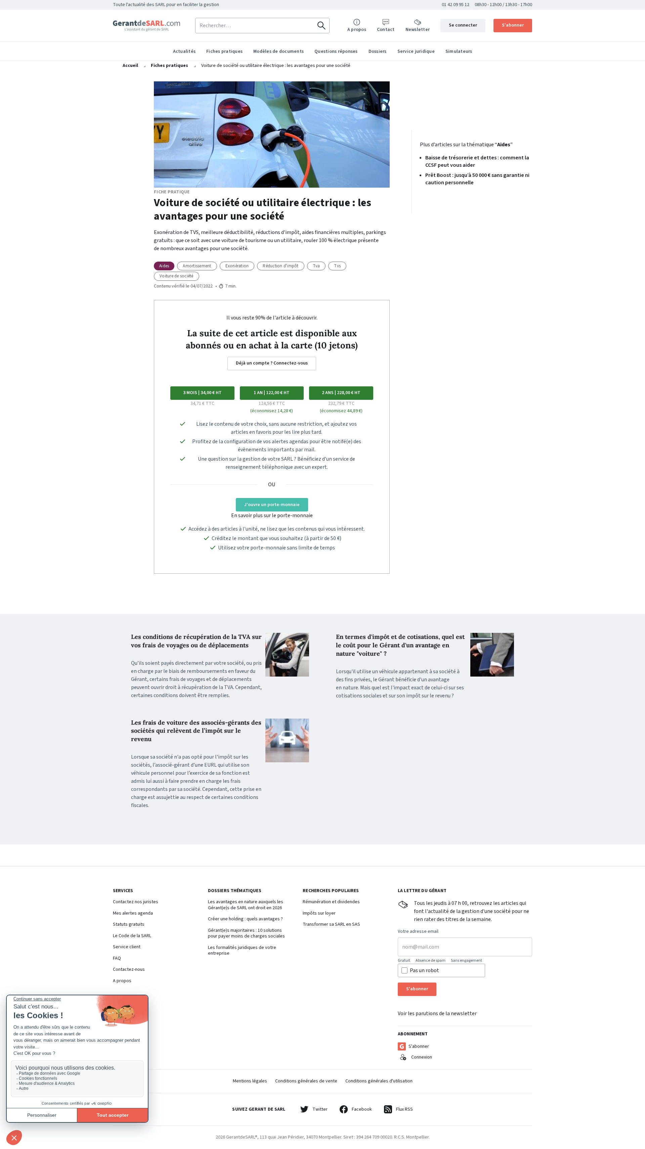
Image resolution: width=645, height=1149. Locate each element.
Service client (126, 947)
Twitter (320, 1109)
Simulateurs (458, 51)
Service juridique (416, 51)
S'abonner (513, 25)
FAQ (117, 959)
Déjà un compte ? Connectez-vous (272, 363)
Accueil (130, 65)
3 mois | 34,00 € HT (202, 392)
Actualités (184, 51)
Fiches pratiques (224, 51)
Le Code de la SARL (132, 936)
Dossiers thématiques (234, 891)
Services (123, 891)
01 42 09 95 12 (455, 4)
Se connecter (463, 25)
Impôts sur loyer (319, 914)
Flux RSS (404, 1109)
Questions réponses (336, 51)
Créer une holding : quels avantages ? (245, 919)
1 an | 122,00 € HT (272, 392)
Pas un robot (424, 970)
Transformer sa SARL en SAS (331, 925)
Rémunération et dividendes (331, 902)
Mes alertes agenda (133, 914)
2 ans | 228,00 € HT (341, 392)
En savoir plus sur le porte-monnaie (272, 515)
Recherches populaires (331, 891)
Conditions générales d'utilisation (379, 1081)
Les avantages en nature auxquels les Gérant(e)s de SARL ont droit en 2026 (245, 905)
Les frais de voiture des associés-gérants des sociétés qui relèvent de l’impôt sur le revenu (196, 731)
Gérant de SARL (146, 25)
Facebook (362, 1109)
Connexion (421, 1057)
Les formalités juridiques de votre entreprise (242, 951)
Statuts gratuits (128, 925)
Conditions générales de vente (306, 1081)
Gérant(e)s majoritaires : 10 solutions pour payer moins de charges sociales (246, 934)
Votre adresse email (418, 932)
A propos (122, 981)
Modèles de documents (278, 51)
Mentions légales (250, 1081)
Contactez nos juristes (135, 902)
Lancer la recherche (321, 25)
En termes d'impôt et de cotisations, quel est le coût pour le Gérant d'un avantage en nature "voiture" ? (400, 645)
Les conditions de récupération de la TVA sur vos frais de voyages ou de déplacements (196, 641)
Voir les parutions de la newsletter (437, 1013)
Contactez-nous (129, 970)
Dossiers (378, 51)
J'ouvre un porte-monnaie (272, 504)
